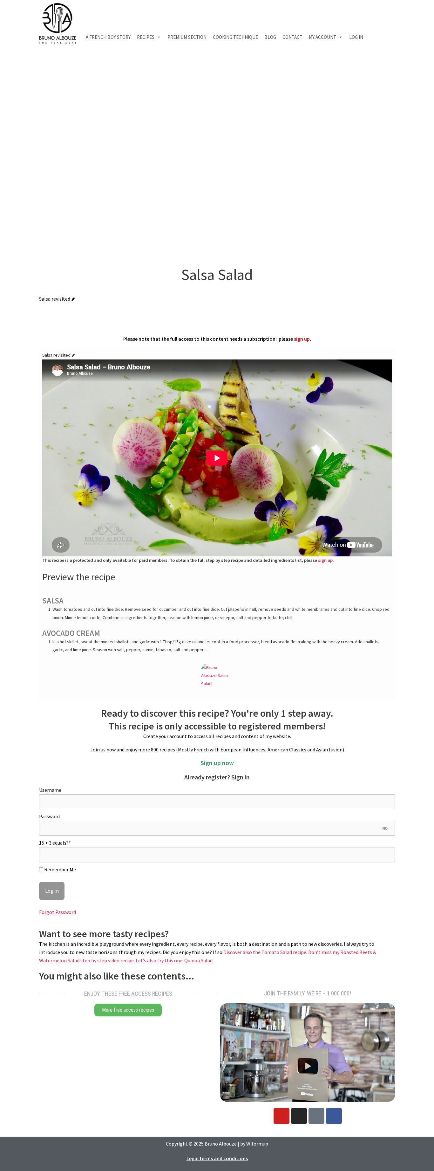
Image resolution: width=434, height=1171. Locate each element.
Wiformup (257, 1143)
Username (50, 790)
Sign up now (217, 763)
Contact (292, 37)
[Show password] (384, 828)
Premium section (187, 37)
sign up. (326, 560)
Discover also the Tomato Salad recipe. (265, 952)
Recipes (145, 37)
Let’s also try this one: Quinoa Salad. (175, 960)
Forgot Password (57, 912)
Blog (270, 37)
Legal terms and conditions (217, 1158)
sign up (302, 339)
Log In (356, 37)
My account (322, 37)
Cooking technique (235, 37)
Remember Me (59, 869)
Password (49, 816)
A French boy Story (108, 37)
